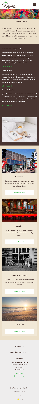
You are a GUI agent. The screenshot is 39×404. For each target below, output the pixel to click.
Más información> (7, 67)
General (18, 346)
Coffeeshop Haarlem (21, 21)
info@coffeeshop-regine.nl (19, 376)
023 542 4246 (19, 373)
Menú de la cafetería (18, 352)
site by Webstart (19, 392)
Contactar (19, 358)
